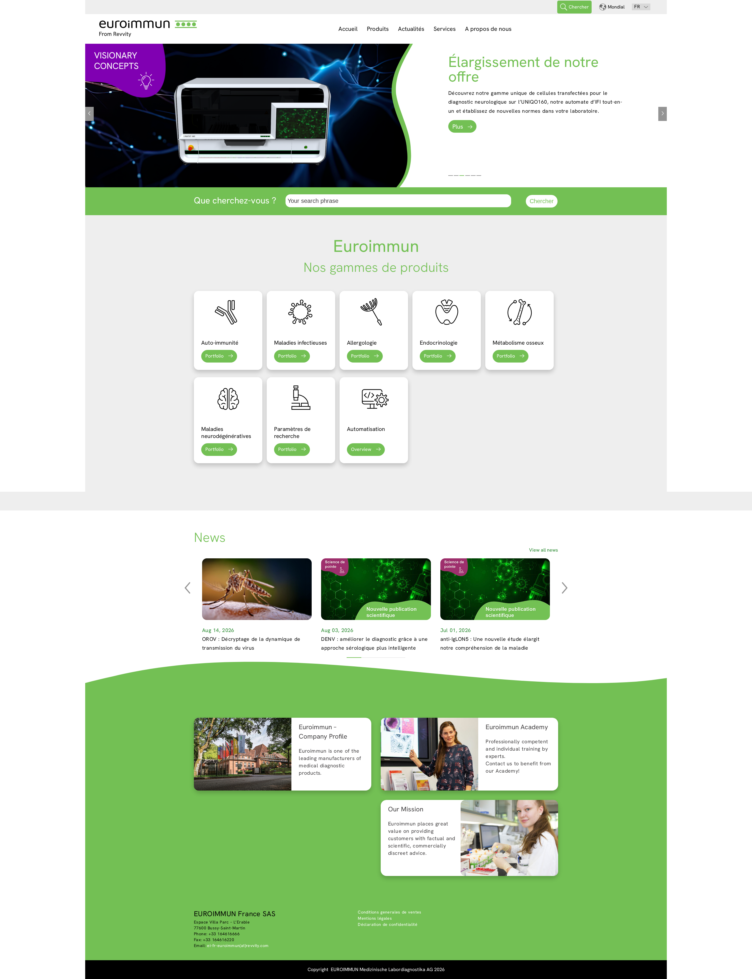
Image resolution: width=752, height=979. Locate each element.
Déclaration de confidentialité (387, 924)
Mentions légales (375, 918)
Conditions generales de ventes (390, 912)
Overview (361, 449)
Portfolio (214, 356)
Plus (457, 126)
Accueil (347, 29)
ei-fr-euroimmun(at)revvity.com (237, 945)
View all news (543, 550)
